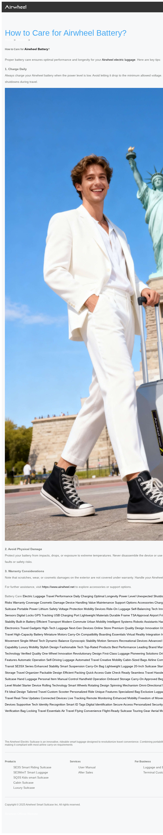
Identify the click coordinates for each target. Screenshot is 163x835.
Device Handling (76, 602)
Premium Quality (123, 628)
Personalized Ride (82, 691)
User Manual (87, 767)
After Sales (85, 772)
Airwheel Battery (36, 49)
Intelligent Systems (119, 621)
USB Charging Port (66, 615)
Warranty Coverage (26, 602)
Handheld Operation (92, 679)
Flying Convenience (88, 710)
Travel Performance (59, 596)
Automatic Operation (31, 660)
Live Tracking (77, 698)
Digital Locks (25, 615)
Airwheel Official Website (21, 813)
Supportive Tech (27, 704)
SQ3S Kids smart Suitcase (31, 777)
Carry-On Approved (144, 679)
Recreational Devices (133, 640)
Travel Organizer (27, 672)
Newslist (21, 40)
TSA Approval (140, 615)
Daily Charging (83, 596)
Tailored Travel (36, 691)
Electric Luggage (34, 596)
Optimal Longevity (106, 596)
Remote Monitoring (99, 698)
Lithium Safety (48, 609)
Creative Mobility (111, 660)
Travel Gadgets (30, 628)
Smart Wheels (77, 685)
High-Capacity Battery (28, 634)
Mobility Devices (94, 609)
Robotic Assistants (145, 621)
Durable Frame (120, 615)
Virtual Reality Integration (143, 634)
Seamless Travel (142, 672)
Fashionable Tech (71, 647)
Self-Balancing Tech (144, 609)
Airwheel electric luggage (118, 59)
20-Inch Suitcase (145, 666)
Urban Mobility (96, 621)
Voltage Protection (71, 609)
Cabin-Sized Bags (135, 660)
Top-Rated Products (97, 647)
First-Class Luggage (116, 653)
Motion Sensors (107, 640)
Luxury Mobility (29, 647)
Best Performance (124, 647)
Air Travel (67, 710)
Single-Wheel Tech (32, 640)
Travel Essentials (49, 710)
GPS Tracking (44, 615)
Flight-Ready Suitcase (117, 710)
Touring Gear (141, 710)
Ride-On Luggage (118, 609)
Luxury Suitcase (24, 787)
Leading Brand (147, 647)
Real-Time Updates (27, 698)
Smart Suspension (72, 666)
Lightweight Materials (94, 615)
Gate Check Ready (117, 672)
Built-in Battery (26, 621)
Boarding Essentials (112, 634)
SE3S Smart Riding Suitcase (32, 767)
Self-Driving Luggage (60, 660)
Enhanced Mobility (125, 698)
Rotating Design (98, 685)
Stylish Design (49, 647)
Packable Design (51, 672)
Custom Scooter (58, 691)
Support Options (126, 602)
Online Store (102, 628)
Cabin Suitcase (23, 782)
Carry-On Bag (95, 666)
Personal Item (47, 679)
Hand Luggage (27, 679)
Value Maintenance (101, 602)
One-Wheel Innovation (57, 653)
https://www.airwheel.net (58, 587)
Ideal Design (17, 691)
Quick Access (95, 672)
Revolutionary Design (87, 653)
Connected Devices (54, 698)
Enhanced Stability (46, 666)
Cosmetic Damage (52, 602)
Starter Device (31, 685)
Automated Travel (87, 660)
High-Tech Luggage (55, 628)
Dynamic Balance (57, 640)
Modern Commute (74, 621)
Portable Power (27, 609)
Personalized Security (148, 704)
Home (9, 40)
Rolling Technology (54, 685)
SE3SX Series (24, 666)
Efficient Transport (49, 621)
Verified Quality (31, 653)
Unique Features (106, 691)
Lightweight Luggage (119, 666)
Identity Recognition (52, 704)
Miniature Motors (55, 634)
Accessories (146, 602)
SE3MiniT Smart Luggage (30, 772)
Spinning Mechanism (124, 685)
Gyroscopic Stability (83, 640)
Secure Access (123, 704)
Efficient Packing (74, 672)
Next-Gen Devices (81, 628)
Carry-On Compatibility (83, 634)
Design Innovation (147, 628)
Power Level (127, 596)
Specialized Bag (129, 691)
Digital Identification (99, 704)
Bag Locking (28, 710)
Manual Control (68, 679)
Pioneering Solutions (144, 653)
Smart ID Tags (75, 704)
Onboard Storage (118, 679)
